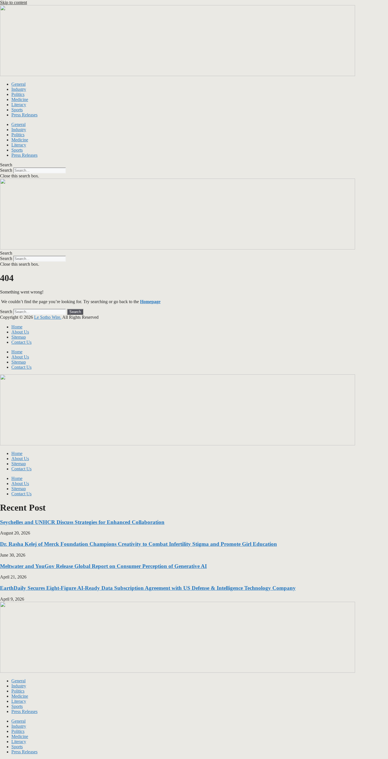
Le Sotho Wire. (47, 317)
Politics (17, 94)
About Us (20, 332)
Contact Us (21, 342)
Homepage (150, 301)
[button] (194, 164)
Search (6, 170)
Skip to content (13, 2)
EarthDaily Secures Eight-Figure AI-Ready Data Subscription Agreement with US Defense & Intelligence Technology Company (148, 588)
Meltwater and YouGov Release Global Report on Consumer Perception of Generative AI (103, 566)
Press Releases (24, 114)
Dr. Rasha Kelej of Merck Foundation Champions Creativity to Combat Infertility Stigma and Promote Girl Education (138, 544)
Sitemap (18, 337)
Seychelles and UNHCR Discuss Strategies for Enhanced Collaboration (82, 522)
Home (16, 326)
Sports (17, 109)
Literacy (18, 104)
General (18, 84)
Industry (18, 89)
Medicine (19, 99)
